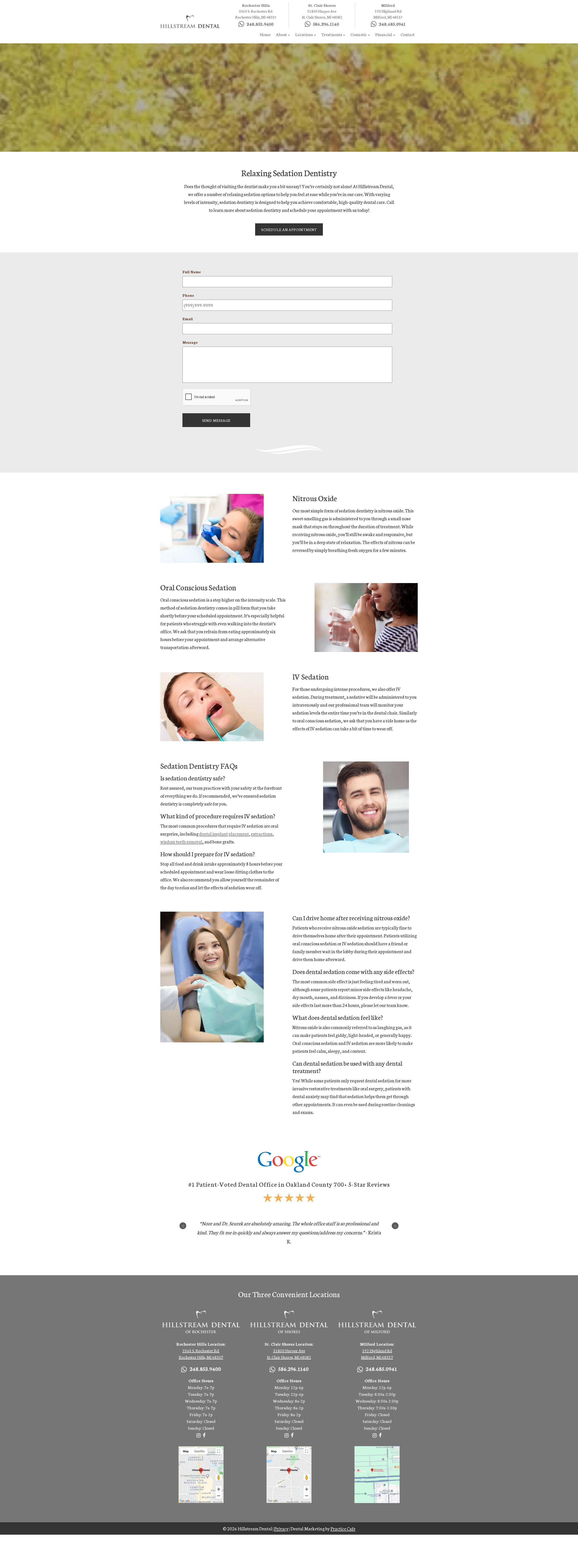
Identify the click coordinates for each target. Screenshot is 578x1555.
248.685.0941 (171, 10)
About (281, 34)
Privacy (281, 1528)
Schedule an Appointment (289, 229)
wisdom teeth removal (181, 841)
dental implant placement (224, 833)
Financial (384, 34)
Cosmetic (359, 34)
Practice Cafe (343, 1528)
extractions (262, 833)
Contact (408, 34)
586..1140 (136, 10)
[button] (182, 1225)
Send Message (216, 420)
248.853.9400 (101, 10)
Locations (304, 34)
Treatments (332, 34)
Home (265, 34)
